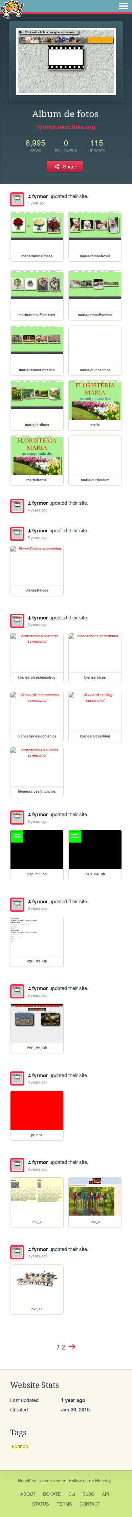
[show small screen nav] (123, 6)
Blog (88, 1494)
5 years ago (37, 537)
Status (40, 1504)
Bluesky (103, 1480)
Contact (90, 1504)
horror (20, 1446)
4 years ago (37, 510)
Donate (52, 1494)
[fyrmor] (17, 199)
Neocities (27, 1480)
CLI (71, 1494)
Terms (64, 1504)
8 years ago (37, 821)
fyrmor (40, 196)
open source (54, 1480)
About (28, 1494)
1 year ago (36, 202)
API (105, 1494)
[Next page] (71, 1346)
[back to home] (12, 9)
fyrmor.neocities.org (66, 126)
